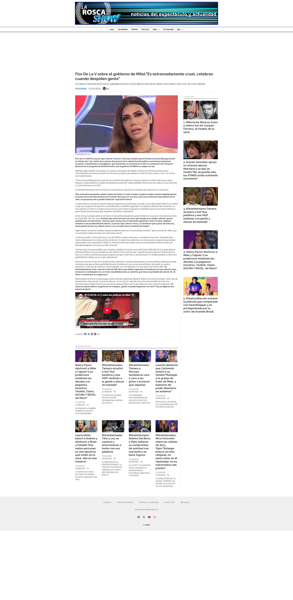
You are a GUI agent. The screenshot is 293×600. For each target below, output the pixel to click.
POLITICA (145, 29)
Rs (107, 88)
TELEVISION (123, 29)
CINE (155, 29)
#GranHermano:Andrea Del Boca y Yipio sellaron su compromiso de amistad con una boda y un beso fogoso (139, 445)
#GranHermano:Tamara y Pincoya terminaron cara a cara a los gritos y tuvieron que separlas (139, 374)
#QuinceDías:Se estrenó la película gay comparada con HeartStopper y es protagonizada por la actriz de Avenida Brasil (200, 305)
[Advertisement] (146, 53)
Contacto (107, 502)
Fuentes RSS (169, 502)
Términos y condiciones (149, 502)
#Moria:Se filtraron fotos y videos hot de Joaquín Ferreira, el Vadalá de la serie (200, 127)
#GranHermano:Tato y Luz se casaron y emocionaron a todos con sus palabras (112, 443)
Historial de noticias (125, 502)
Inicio (112, 29)
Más (178, 29)
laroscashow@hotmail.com (146, 509)
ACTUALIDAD (168, 29)
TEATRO (134, 29)
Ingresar (186, 502)
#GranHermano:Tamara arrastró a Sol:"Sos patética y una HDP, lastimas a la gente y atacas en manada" (113, 374)
